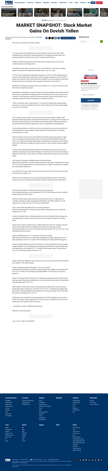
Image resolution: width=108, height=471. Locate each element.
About (75, 425)
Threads (52, 38)
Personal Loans (9, 406)
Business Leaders (43, 412)
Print (55, 38)
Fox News (75, 444)
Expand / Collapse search (89, 3)
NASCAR (24, 433)
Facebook (46, 38)
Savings (7, 408)
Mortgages (8, 400)
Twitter (49, 38)
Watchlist (46, 2)
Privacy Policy (86, 105)
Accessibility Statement (79, 442)
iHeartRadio (101, 460)
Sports (24, 425)
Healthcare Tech (9, 435)
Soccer (24, 437)
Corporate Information (78, 439)
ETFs (40, 410)
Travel (74, 404)
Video (76, 2)
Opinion (41, 425)
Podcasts (83, 2)
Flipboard (86, 460)
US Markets (42, 402)
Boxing (24, 435)
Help (45, 459)
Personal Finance (19, 2)
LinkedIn (89, 460)
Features (44, 20)
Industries (41, 413)
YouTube (83, 460)
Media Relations (77, 437)
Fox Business (9, 3)
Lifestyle (54, 2)
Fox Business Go (77, 448)
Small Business (26, 404)
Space (6, 440)
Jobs (74, 429)
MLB (23, 431)
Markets (38, 2)
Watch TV (99, 2)
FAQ (74, 435)
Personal (92, 400)
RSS (92, 460)
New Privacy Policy (24, 459)
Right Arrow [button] (105, 12)
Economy (30, 2)
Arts (74, 412)
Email (58, 38)
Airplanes (75, 408)
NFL (23, 427)
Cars (74, 406)
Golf (23, 439)
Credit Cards (8, 404)
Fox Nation (75, 446)
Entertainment (76, 400)
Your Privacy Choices (37, 459)
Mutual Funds (42, 419)
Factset (52, 461)
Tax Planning (8, 415)
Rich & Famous (76, 402)
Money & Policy (26, 402)
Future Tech (8, 437)
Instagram (80, 460)
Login (93, 2)
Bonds (40, 408)
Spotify (98, 460)
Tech (70, 2)
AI (5, 439)
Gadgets (7, 431)
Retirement (8, 413)
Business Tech (8, 433)
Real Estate (62, 2)
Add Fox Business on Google (69, 38)
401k (6, 412)
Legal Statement (23, 462)
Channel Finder (76, 427)
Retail (40, 415)
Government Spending (27, 400)
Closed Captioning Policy (79, 440)
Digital (6, 427)
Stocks (40, 400)
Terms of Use (94, 105)
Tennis (23, 440)
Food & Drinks (76, 410)
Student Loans (9, 402)
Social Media (8, 429)
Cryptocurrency (43, 404)
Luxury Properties (94, 404)
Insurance (7, 410)
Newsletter (95, 460)
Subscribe (91, 100)
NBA (23, 429)
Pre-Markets (42, 417)
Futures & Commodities (45, 406)
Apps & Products (77, 450)
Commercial (93, 402)
